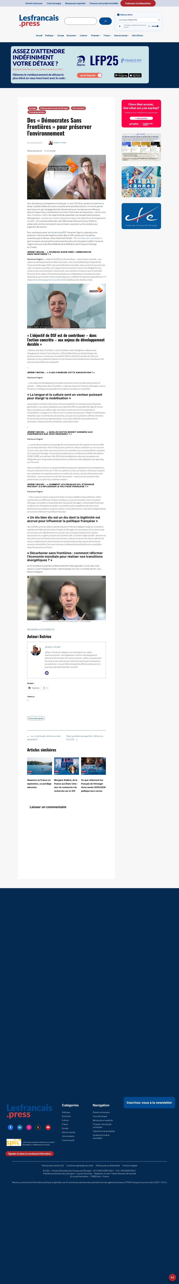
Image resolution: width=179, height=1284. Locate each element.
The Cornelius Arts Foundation (87, 238)
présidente (54, 232)
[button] (172, 1277)
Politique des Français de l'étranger (54, 108)
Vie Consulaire (78, 108)
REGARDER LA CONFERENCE (41, 629)
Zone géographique (37, 112)
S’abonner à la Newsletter (138, 3)
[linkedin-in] (19, 1127)
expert (39, 568)
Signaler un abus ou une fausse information (29, 1153)
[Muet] (149, 26)
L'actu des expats (36, 718)
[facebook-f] (10, 1127)
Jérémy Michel (59, 142)
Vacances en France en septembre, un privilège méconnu (39, 784)
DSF (45, 215)
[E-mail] (47, 673)
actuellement (96, 203)
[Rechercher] (105, 21)
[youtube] (48, 1127)
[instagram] (28, 1127)
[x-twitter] (38, 1127)
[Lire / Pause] (119, 26)
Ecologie (32, 108)
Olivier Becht (94, 529)
